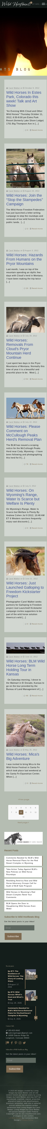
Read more (37, 130)
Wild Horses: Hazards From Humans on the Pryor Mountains (24, 259)
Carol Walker (14, 88)
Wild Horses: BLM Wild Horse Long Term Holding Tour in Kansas (25, 667)
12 (36, 812)
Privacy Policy (27, 1120)
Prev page (24, 799)
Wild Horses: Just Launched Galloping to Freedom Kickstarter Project (25, 589)
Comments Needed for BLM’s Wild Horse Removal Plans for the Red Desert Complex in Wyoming (22, 860)
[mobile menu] (43, 4)
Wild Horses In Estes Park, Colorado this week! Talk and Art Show (23, 99)
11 (30, 812)
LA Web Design (15, 1118)
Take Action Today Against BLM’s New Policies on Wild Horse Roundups (21, 871)
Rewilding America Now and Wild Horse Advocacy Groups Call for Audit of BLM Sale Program (21, 883)
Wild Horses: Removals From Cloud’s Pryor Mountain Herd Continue (19, 349)
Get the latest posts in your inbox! (19, 922)
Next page (23, 822)
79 (27, 464)
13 (23, 817)
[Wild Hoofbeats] (24, 4)
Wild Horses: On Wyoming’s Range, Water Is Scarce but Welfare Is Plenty (22, 496)
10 (26, 812)
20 (27, 288)
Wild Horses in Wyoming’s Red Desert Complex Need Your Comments (20, 894)
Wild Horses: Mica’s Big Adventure (22, 756)
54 (27, 379)
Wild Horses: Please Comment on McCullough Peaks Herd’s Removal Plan (24, 433)
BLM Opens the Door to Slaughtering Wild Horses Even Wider (21, 906)
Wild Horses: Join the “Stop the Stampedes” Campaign (24, 199)
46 (27, 695)
